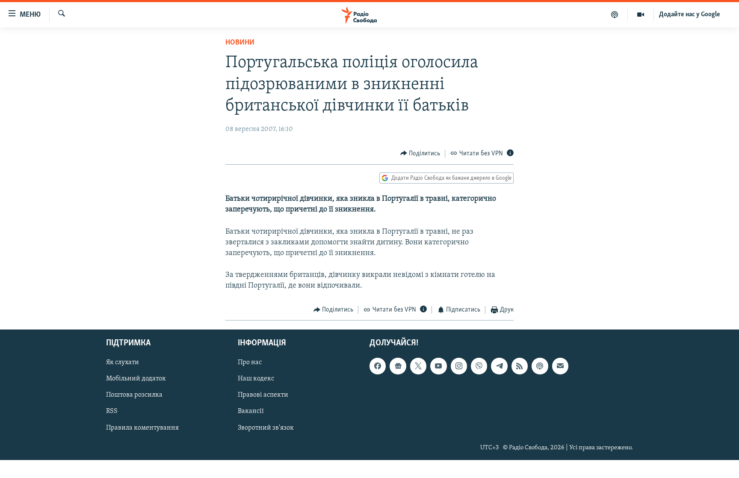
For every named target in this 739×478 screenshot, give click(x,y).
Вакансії (251, 411)
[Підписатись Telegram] (499, 366)
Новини (239, 43)
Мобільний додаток (136, 378)
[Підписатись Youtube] (438, 366)
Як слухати (122, 362)
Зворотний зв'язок (266, 427)
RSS (112, 411)
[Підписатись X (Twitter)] (418, 366)
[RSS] (519, 366)
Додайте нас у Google (689, 14)
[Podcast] (540, 366)
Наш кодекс (256, 378)
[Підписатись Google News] (398, 366)
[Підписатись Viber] (479, 366)
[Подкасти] (615, 15)
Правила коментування (142, 427)
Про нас (250, 362)
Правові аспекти (263, 395)
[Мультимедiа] (641, 15)
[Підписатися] (560, 366)
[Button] (420, 153)
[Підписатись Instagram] (459, 366)
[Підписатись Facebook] (378, 366)
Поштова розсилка (134, 395)
